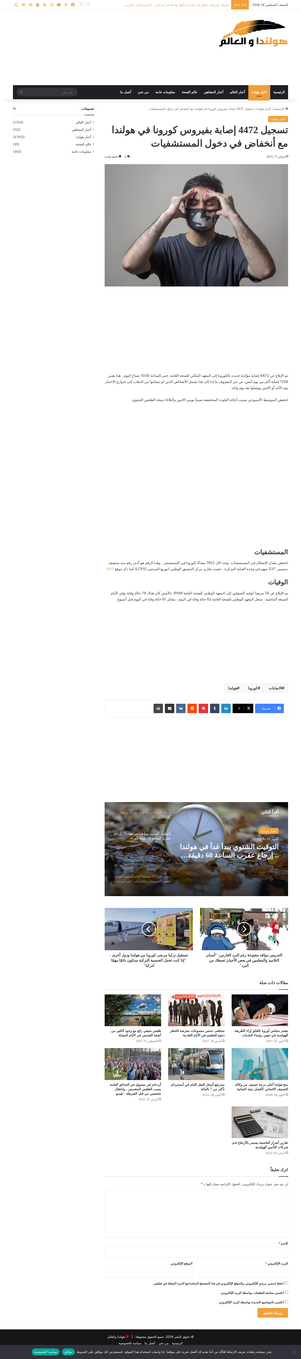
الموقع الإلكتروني (182, 1263)
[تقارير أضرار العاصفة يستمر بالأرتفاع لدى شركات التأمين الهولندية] (260, 1122)
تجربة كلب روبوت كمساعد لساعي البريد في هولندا (240, 851)
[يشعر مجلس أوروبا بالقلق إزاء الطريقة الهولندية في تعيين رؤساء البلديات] (260, 1010)
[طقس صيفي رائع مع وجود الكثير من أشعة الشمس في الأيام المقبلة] (133, 1010)
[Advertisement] (103, 47)
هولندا (232, 688)
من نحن (143, 92)
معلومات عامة (165, 92)
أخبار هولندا (259, 92)
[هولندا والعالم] (253, 33)
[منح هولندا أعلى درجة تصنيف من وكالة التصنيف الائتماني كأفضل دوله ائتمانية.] (260, 1064)
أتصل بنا (125, 92)
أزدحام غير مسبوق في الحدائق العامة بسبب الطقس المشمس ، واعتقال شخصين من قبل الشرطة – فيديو (135, 1089)
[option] (196, 849)
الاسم (283, 1243)
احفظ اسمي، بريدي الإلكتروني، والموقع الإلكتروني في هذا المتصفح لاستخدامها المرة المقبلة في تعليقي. (218, 1283)
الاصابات (275, 688)
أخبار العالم (237, 92)
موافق (68, 1352)
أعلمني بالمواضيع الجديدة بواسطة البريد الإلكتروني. (251, 1302)
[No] (295, 1352)
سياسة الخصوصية (130, 1343)
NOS (110, 569)
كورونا (253, 688)
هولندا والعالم (116, 1337)
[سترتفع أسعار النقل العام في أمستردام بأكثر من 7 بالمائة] (196, 1064)
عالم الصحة (189, 92)
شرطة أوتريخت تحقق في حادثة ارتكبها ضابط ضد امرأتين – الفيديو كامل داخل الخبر (175, 5)
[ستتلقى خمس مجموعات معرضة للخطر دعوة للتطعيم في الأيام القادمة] (196, 1010)
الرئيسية (279, 92)
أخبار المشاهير (213, 92)
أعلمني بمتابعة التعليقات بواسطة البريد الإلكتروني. (252, 1293)
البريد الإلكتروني (276, 1263)
